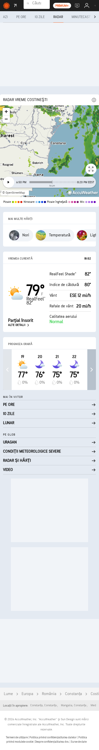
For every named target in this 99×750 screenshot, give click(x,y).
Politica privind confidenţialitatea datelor (53, 737)
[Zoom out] (6, 119)
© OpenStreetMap (13, 193)
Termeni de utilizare (17, 737)
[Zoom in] (6, 111)
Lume (8, 693)
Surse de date (79, 741)
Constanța (73, 693)
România (49, 693)
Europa (27, 693)
